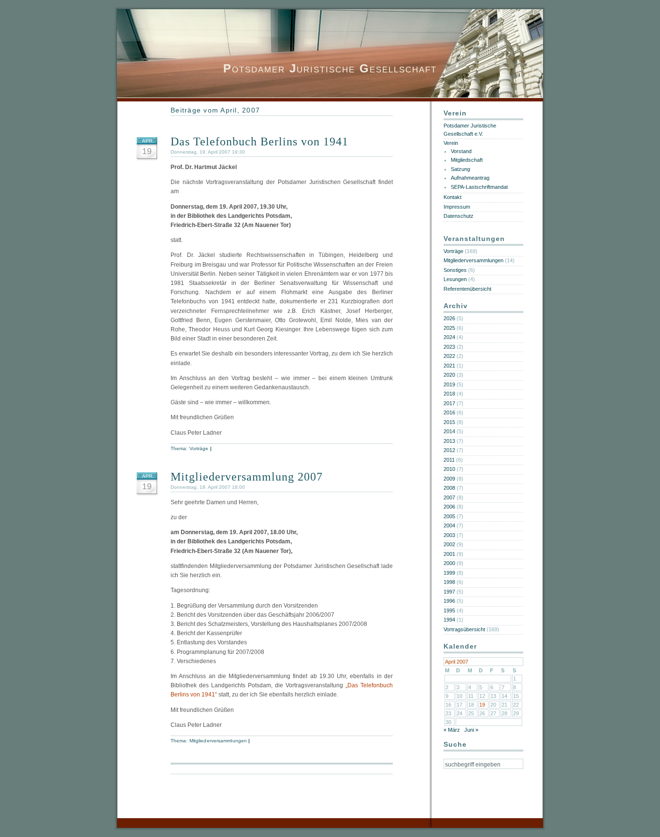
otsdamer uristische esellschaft (330, 68)
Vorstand (461, 151)
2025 (449, 328)
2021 (449, 366)
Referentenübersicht (467, 289)
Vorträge (199, 448)
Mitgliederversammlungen (218, 740)
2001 (449, 554)
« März (452, 730)
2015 (449, 422)
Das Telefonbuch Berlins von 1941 (259, 141)
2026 (449, 318)
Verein (451, 143)
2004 (449, 525)
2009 (449, 479)
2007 (449, 497)
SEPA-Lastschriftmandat (479, 187)
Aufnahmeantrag (470, 178)
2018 (449, 394)
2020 (449, 375)
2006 (449, 507)
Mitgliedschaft (467, 160)
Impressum (457, 207)
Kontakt (452, 197)
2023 (449, 347)
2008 (449, 488)
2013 (449, 441)
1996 (449, 601)
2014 (449, 431)
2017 (449, 403)
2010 (449, 469)
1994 (449, 620)
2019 (449, 384)
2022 (449, 356)
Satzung (460, 169)
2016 (449, 412)
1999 (449, 573)
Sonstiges (455, 270)
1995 (449, 610)
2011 (449, 460)
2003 (449, 535)
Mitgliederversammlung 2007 (247, 476)
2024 (449, 337)
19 (482, 705)
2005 (449, 516)
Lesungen (455, 279)
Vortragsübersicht (464, 629)
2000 (449, 563)
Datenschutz (458, 216)
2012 (449, 450)
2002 (449, 544)
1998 (449, 582)
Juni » (471, 730)
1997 (449, 592)
